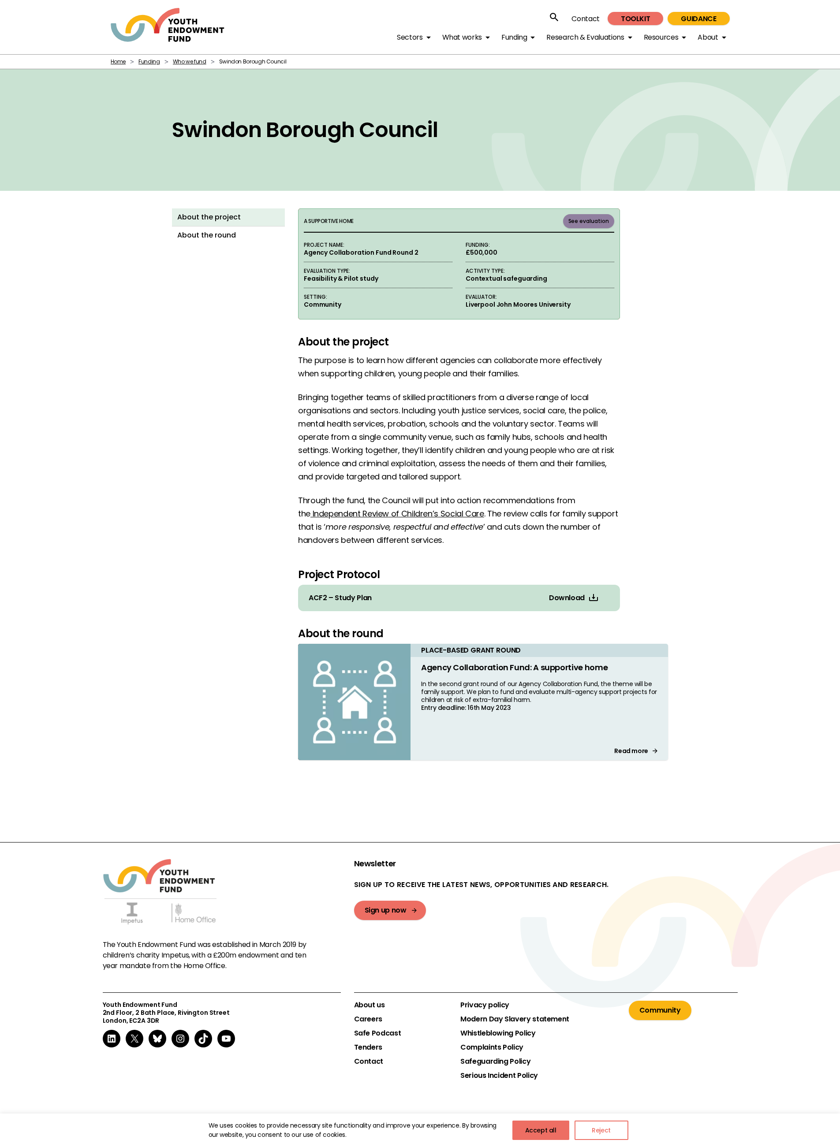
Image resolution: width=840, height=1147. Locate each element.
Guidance (698, 19)
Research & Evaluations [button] (585, 37)
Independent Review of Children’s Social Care (397, 513)
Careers (368, 1019)
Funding (149, 61)
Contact (585, 19)
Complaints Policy (491, 1047)
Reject (601, 1130)
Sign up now (386, 910)
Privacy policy (484, 1005)
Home (118, 61)
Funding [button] (514, 37)
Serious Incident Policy (499, 1075)
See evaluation (588, 221)
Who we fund (189, 61)
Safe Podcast (377, 1033)
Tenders (368, 1047)
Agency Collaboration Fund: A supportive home (514, 667)
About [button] (708, 37)
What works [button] (462, 37)
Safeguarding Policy (495, 1061)
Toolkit (635, 19)
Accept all (540, 1130)
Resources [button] (661, 37)
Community (660, 1010)
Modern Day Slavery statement (514, 1019)
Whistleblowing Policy (497, 1033)
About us (369, 1005)
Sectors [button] (409, 37)
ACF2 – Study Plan (340, 598)
